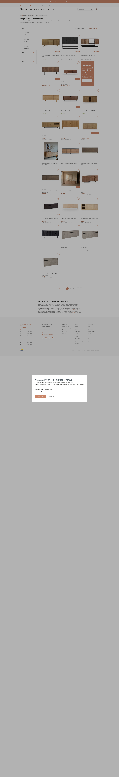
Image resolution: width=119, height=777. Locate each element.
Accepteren (40, 396)
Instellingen (51, 396)
